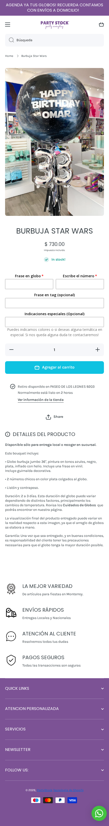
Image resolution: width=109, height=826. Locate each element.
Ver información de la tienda (41, 400)
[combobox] (54, 40)
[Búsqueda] (9, 40)
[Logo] (54, 24)
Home (9, 56)
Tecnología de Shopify (68, 790)
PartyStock (44, 790)
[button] (101, 24)
